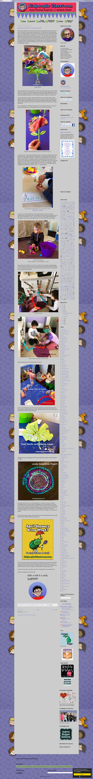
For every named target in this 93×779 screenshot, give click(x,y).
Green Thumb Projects (66, 430)
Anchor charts (62, 203)
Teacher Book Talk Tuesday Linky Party (67, 287)
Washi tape (67, 294)
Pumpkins (71, 268)
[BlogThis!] (48, 605)
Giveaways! (70, 239)
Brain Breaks (67, 212)
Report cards (70, 271)
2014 (63, 323)
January (64, 316)
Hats (63, 243)
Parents (63, 264)
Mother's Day (64, 259)
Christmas (72, 215)
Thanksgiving (69, 290)
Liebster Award (70, 250)
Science (66, 273)
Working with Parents (70, 296)
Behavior (71, 207)
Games (69, 238)
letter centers (64, 250)
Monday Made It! (71, 256)
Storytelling (64, 282)
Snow (66, 278)
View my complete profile (65, 87)
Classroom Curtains (65, 217)
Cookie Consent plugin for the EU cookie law (82, 776)
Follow (17, 760)
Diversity (61, 226)
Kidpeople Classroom (66, 86)
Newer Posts (20, 609)
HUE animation (64, 437)
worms (63, 585)
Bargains (66, 207)
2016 (63, 320)
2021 (63, 306)
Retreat (71, 272)
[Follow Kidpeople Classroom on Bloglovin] (64, 94)
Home (38, 609)
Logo (62, 253)
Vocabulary (62, 294)
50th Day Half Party (69, 201)
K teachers (71, 245)
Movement (69, 259)
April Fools (66, 204)
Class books (72, 216)
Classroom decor (65, 373)
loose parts (66, 253)
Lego (61, 249)
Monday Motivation (65, 477)
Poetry (61, 268)
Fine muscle (65, 231)
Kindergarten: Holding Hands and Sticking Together (67, 625)
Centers (72, 213)
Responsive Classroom (64, 272)
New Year (66, 261)
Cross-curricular (63, 225)
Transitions (71, 291)
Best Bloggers (63, 208)
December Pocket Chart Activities (66, 619)
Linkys (65, 252)
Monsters (72, 258)
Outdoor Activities (67, 263)
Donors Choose (62, 227)
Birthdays (69, 208)
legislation (71, 248)
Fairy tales (63, 409)
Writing (62, 299)
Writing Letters (68, 299)
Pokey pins (66, 268)
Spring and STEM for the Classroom (29, 28)
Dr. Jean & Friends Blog (66, 603)
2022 (63, 305)
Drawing (63, 228)
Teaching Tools (71, 289)
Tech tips (63, 290)
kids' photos (66, 248)
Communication (69, 222)
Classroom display (63, 220)
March (64, 311)
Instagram (63, 615)
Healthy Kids (68, 243)
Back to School (64, 341)
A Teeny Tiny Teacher (66, 614)
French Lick (64, 418)
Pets (67, 264)
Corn (62, 386)
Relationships (62, 271)
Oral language (64, 490)
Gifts (65, 239)
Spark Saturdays (65, 541)
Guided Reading (67, 242)
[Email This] (47, 605)
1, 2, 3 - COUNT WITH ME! (66, 604)
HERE (38, 164)
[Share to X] (49, 605)
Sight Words (66, 277)
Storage (72, 281)
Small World (72, 277)
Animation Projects (70, 203)
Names (63, 261)
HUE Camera (68, 244)
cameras (61, 213)
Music (73, 259)
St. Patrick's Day (71, 279)
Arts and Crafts (64, 338)
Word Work (62, 295)
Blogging (72, 209)
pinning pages (65, 266)
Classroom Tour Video (70, 221)
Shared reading (63, 274)
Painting (73, 263)
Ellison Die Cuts (63, 230)
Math (73, 254)
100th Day (63, 329)
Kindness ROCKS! (65, 626)
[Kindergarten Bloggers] (67, 685)
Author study (68, 205)
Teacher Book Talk (65, 556)
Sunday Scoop (70, 283)
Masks (69, 254)
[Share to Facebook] (50, 605)
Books (64, 211)
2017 (63, 318)
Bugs (72, 212)
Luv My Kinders (64, 621)
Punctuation (64, 513)
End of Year (69, 230)
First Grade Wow (65, 611)
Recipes (71, 270)
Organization (68, 262)
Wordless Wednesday (70, 295)
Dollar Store (71, 226)
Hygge (73, 244)
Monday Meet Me (66, 257)
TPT (65, 291)
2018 (63, 310)
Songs (70, 278)
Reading (67, 269)
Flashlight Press (71, 233)
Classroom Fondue (70, 220)
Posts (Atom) (25, 611)
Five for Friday (64, 412)
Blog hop (67, 209)
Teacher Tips (63, 289)
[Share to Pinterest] (52, 605)
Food (63, 234)
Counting (71, 223)
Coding (61, 222)
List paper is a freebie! (37, 210)
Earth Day (68, 228)
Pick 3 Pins (71, 265)
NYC (70, 261)
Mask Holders (64, 254)
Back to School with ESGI (66, 622)
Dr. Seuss (72, 227)
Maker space (72, 253)
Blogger (51, 776)
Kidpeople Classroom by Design (68, 448)
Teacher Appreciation (64, 285)
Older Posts (55, 609)
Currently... (70, 225)
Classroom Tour (62, 221)
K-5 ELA (61, 247)
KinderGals (64, 617)
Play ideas (71, 267)
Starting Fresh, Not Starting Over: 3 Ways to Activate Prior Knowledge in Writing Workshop (67, 608)
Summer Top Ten (63, 283)
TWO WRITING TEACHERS (67, 606)
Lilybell (61, 252)
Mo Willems (64, 256)
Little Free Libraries (71, 252)
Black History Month (65, 349)
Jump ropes (64, 443)
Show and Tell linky (65, 529)
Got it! (82, 774)
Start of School (65, 281)
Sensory (71, 273)
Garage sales (64, 424)
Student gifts (70, 282)
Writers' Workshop (69, 298)
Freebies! (67, 235)
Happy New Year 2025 (66, 612)
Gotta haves (63, 241)
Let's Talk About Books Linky (68, 249)
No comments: (42, 604)
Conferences (62, 223)
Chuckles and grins (65, 216)
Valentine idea (63, 293)
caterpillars (67, 213)
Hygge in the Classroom (65, 132)
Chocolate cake (67, 215)
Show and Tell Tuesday (68, 276)
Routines (61, 273)
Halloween (72, 242)
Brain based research (66, 355)
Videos (70, 293)
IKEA (62, 245)
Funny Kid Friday (65, 421)
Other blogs (64, 493)
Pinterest (71, 266)
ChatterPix (62, 215)
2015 (63, 322)
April (61, 204)
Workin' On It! (64, 296)
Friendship (65, 236)
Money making (67, 258)
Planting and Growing (64, 267)
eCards (63, 404)
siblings (61, 277)
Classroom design (69, 219)
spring (66, 279)
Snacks (63, 278)
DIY (65, 226)
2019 (63, 308)
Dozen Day (68, 227)
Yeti (72, 299)
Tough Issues (64, 566)
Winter (72, 294)
